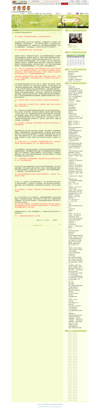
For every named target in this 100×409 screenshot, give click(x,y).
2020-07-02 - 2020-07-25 (72, 398)
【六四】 (70, 263)
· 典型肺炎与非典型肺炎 (73, 132)
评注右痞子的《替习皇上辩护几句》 (23, 32)
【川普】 (70, 312)
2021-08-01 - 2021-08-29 (72, 378)
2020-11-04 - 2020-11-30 (72, 392)
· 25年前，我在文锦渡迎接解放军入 (75, 96)
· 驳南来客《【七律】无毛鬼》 (74, 196)
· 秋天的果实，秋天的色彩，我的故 (75, 155)
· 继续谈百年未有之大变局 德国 (74, 241)
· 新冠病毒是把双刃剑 (72, 133)
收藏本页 (76, 27)
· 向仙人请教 (70, 301)
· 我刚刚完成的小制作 (72, 179)
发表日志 (31, 13)
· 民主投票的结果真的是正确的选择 (75, 76)
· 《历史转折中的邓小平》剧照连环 (75, 176)
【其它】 (70, 246)
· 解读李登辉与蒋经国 (72, 110)
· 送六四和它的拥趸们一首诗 (74, 279)
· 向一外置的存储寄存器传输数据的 (75, 180)
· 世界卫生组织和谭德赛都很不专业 (75, 127)
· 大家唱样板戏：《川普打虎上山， (75, 318)
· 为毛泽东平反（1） (72, 163)
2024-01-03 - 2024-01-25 (72, 348)
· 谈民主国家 (70, 74)
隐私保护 (61, 404)
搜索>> (23, 13)
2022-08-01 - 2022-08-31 (72, 359)
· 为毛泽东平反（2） (72, 162)
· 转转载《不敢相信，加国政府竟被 (75, 260)
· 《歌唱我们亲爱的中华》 (73, 287)
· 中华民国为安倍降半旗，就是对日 (75, 90)
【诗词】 (70, 185)
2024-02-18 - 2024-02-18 (72, 347)
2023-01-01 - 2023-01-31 (72, 351)
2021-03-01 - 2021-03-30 (72, 386)
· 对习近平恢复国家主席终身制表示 (75, 310)
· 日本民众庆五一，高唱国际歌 (74, 101)
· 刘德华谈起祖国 (71, 99)
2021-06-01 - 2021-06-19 (72, 381)
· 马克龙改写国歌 (71, 86)
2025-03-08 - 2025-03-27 (72, 339)
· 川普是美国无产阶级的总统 (74, 316)
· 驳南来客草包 (71, 198)
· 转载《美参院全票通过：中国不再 (75, 262)
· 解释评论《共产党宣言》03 (74, 121)
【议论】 (70, 229)
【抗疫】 (70, 126)
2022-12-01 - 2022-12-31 (72, 353)
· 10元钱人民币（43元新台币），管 (75, 116)
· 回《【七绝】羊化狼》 (73, 201)
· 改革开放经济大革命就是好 (74, 290)
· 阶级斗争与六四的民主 (73, 271)
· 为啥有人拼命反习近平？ (73, 302)
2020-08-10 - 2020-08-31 (72, 397)
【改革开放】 (71, 280)
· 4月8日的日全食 (71, 208)
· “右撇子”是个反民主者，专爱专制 (75, 249)
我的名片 (71, 30)
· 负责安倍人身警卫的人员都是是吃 (75, 93)
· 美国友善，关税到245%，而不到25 (75, 237)
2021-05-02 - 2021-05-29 (72, 383)
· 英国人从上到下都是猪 (73, 97)
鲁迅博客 (34, 23)
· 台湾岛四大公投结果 (72, 115)
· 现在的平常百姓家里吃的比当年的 (75, 205)
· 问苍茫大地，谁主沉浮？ (73, 323)
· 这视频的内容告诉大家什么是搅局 (75, 118)
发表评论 (55, 220)
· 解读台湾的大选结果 (72, 104)
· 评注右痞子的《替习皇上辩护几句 (75, 166)
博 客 (64, 3)
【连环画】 (70, 174)
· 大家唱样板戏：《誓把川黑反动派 (75, 319)
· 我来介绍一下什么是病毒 (73, 138)
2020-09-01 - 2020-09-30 (72, 395)
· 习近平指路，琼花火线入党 (74, 135)
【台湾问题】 (71, 102)
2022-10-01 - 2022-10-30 (72, 356)
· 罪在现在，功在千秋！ (73, 299)
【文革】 (70, 212)
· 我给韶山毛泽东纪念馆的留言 (74, 219)
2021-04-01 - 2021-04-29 (72, 384)
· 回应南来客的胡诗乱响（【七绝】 (75, 193)
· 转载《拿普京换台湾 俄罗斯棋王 (75, 257)
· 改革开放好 (70, 291)
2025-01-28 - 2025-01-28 (72, 342)
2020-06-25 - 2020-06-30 (72, 400)
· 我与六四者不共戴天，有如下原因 (75, 277)
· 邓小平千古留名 (71, 255)
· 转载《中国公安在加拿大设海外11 (75, 259)
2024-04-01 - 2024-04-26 (72, 344)
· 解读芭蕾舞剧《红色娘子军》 (74, 152)
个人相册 (43, 13)
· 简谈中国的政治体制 (72, 296)
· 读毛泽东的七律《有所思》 (74, 216)
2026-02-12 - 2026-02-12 (72, 333)
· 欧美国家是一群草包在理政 (74, 88)
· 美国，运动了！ (71, 282)
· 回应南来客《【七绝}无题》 (74, 194)
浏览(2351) (39, 220)
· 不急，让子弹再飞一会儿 (73, 244)
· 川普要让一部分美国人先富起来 (75, 248)
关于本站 (39, 404)
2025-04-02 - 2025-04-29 (72, 337)
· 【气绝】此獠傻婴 (72, 251)
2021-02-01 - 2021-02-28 (72, 387)
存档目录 (71, 330)
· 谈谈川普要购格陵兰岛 (73, 326)
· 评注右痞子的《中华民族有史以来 (75, 169)
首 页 (43, 3)
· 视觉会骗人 (70, 210)
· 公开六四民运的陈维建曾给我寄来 (75, 276)
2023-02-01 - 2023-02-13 (72, 350)
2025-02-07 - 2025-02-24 (72, 340)
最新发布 (71, 69)
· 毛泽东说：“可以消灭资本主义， (75, 215)
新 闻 (50, 3)
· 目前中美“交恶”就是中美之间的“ (75, 315)
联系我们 (78, 1)
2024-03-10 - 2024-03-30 (72, 345)
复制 (72, 27)
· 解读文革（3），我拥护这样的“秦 (75, 226)
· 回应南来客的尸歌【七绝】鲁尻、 (75, 191)
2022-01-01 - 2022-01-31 (72, 370)
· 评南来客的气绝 (71, 254)
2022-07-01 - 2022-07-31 (72, 361)
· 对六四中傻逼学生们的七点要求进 (75, 273)
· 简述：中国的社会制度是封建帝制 (75, 285)
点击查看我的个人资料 (75, 49)
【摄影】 (70, 207)
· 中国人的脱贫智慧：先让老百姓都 (75, 91)
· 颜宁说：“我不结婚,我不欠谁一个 (75, 154)
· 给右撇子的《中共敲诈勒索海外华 (75, 165)
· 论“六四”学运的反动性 (73, 274)
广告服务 (72, 1)
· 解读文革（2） (71, 227)
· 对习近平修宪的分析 (72, 307)
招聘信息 (52, 404)
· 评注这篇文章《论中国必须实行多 (75, 79)
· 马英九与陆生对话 (72, 107)
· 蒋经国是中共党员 (72, 113)
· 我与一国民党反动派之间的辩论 (75, 144)
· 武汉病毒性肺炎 (71, 129)
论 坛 (71, 3)
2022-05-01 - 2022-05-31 (72, 364)
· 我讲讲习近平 (71, 304)
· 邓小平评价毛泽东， (72, 224)
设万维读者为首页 (35, 1)
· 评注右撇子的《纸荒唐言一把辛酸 (75, 172)
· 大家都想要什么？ (72, 313)
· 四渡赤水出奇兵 (71, 73)
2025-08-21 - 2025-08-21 (72, 336)
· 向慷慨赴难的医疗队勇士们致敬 (75, 137)
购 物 (85, 3)
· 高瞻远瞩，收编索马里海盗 (74, 243)
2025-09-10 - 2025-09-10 (72, 334)
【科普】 (70, 177)
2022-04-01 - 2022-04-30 (72, 365)
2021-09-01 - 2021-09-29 (72, 376)
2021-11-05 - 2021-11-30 (72, 373)
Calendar (71, 52)
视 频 (57, 3)
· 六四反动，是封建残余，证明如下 (75, 266)
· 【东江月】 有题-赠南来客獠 (74, 252)
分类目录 (71, 83)
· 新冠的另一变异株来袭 (73, 94)
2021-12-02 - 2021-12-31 (72, 372)
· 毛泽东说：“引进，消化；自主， (75, 81)
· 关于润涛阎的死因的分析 (73, 140)
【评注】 (70, 157)
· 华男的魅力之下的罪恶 (73, 324)
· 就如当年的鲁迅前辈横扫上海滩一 (75, 143)
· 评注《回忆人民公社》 (73, 77)
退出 (87, 13)
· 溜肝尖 (69, 204)
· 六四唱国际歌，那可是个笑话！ (75, 265)
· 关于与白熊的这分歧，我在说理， (75, 240)
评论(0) (47, 220)
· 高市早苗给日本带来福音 (73, 71)
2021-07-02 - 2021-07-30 (72, 380)
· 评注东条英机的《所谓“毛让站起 (75, 171)
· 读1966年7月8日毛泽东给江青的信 (75, 218)
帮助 (83, 13)
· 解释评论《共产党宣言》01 (74, 124)
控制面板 (37, 13)
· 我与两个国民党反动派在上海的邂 (75, 151)
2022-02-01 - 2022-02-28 (72, 369)
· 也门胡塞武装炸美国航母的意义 (75, 238)
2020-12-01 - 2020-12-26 (72, 390)
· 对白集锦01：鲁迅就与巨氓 (74, 147)
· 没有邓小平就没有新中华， (74, 293)
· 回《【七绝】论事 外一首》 (74, 199)
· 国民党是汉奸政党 (72, 108)
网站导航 (56, 404)
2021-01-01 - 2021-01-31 (72, 389)
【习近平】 (70, 298)
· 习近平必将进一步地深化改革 (74, 305)
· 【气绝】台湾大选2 (72, 188)
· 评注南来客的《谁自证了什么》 (75, 168)
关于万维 (84, 1)
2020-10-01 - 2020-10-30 (72, 394)
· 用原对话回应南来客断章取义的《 (75, 146)
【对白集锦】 (71, 141)
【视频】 (70, 85)
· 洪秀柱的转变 (71, 105)
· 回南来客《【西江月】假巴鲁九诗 (75, 190)
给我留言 (50, 13)
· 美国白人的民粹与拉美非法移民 (75, 327)
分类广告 (78, 3)
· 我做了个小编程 (71, 182)
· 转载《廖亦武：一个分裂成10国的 (75, 269)
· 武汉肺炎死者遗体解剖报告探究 (75, 130)
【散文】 (70, 149)
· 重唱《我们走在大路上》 (73, 288)
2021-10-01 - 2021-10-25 (72, 375)
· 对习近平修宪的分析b (72, 309)
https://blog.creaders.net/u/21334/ (64, 27)
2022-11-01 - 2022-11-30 (72, 355)
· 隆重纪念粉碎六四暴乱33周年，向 (75, 268)
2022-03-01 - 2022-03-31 (72, 367)
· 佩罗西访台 (70, 112)
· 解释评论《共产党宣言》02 (74, 122)
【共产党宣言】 (71, 119)
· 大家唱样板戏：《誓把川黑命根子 (75, 321)
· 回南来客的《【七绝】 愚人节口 (75, 187)
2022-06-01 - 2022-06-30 (72, 362)
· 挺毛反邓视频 (71, 284)
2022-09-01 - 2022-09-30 (72, 358)
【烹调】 (70, 202)
